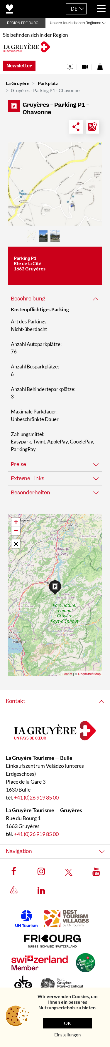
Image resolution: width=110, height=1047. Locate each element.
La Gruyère (18, 83)
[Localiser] (92, 127)
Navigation (19, 851)
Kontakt (15, 701)
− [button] (16, 530)
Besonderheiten (30, 492)
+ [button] (16, 522)
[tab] (55, 299)
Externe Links (27, 478)
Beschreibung (28, 298)
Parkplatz (48, 83)
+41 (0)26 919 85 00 (36, 797)
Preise (18, 464)
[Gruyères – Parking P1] (55, 184)
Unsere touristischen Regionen (75, 23)
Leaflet (67, 673)
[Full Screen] (15, 543)
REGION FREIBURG (22, 23)
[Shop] (100, 65)
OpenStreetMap (89, 673)
